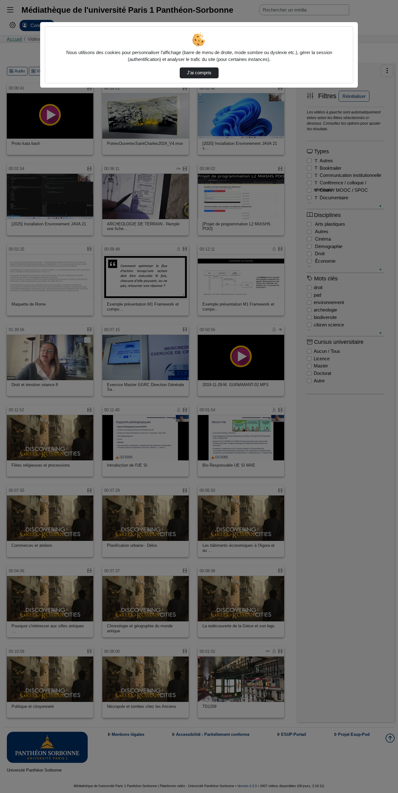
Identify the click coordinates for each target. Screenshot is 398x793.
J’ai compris (199, 72)
